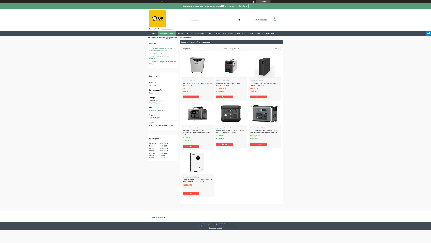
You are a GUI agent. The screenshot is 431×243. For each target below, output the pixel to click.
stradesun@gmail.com (156, 110)
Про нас (240, 33)
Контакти (250, 33)
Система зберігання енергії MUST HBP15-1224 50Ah (228, 84)
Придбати (243, 6)
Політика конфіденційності (228, 226)
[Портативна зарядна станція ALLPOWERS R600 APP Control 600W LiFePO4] (197, 113)
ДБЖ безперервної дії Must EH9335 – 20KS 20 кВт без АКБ (263, 84)
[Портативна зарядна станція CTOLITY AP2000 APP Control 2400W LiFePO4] (265, 113)
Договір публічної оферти (158, 217)
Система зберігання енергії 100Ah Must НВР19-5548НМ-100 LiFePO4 (197, 181)
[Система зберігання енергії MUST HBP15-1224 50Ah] (231, 66)
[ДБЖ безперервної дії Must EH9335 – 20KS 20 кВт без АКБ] (265, 66)
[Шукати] (239, 20)
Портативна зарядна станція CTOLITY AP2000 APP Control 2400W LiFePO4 (264, 131)
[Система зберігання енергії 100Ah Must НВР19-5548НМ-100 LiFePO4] (197, 163)
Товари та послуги (166, 33)
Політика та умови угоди (266, 33)
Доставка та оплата (185, 33)
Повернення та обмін (203, 33)
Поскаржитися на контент (210, 226)
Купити (191, 97)
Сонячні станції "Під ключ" (224, 33)
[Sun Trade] (157, 18)
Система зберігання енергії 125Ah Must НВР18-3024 (197, 84)
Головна (153, 33)
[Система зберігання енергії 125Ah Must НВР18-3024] (197, 66)
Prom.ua (226, 224)
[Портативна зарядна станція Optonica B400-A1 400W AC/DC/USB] (231, 113)
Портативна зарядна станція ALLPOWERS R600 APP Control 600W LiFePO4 (196, 132)
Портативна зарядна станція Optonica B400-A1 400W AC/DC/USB (230, 131)
